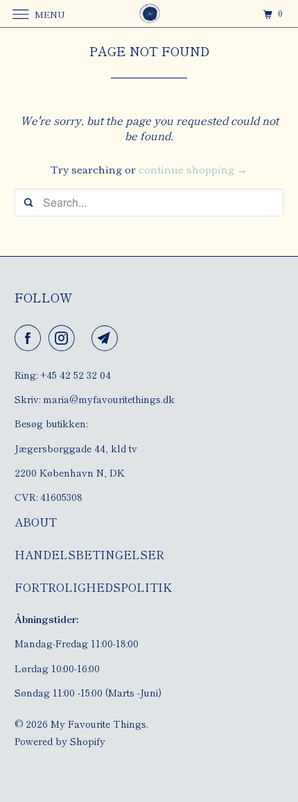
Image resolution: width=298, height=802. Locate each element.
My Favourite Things (98, 724)
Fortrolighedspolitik (93, 587)
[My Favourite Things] (149, 13)
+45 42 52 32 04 (75, 375)
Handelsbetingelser (89, 554)
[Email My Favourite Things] (107, 338)
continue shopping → (193, 169)
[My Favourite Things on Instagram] (64, 338)
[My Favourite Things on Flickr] (86, 338)
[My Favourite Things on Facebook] (30, 338)
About (36, 521)
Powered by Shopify (60, 741)
